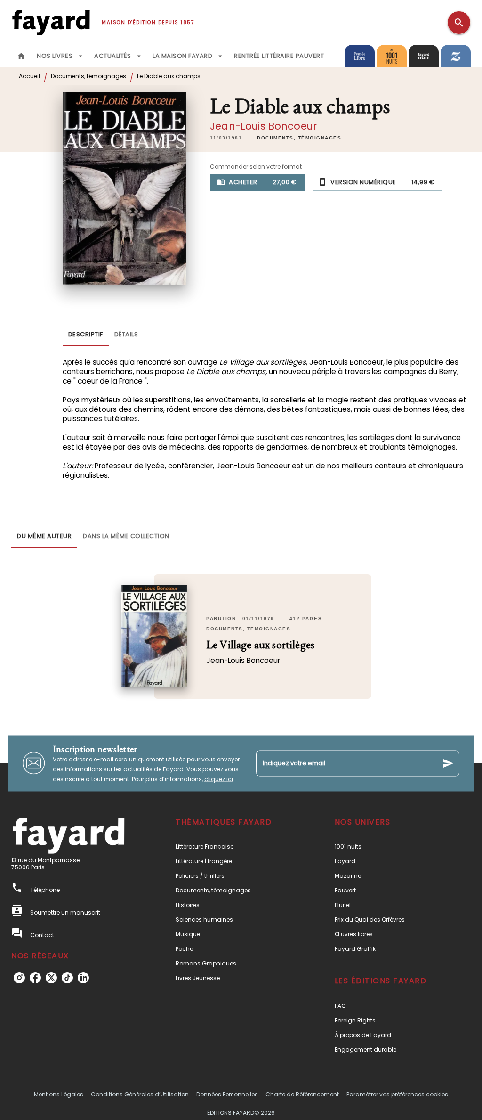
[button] (299, 138)
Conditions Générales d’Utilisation (140, 1094)
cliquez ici (218, 779)
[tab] (21, 56)
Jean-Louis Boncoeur (263, 126)
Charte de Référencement (302, 1094)
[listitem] (19, 978)
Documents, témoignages (88, 76)
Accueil (29, 76)
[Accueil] (50, 22)
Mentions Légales (58, 1094)
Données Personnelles (227, 1094)
